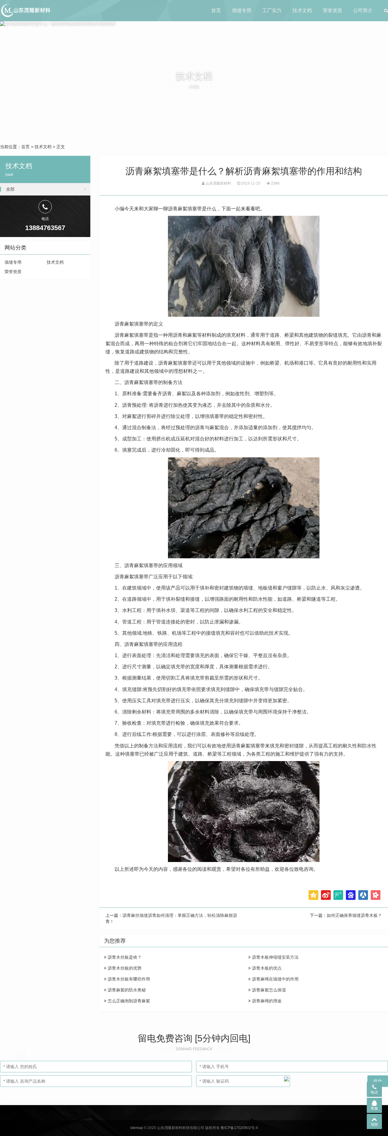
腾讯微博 (338, 895)
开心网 (375, 895)
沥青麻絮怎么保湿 (268, 989)
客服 (374, 1108)
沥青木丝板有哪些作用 (128, 979)
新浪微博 (326, 895)
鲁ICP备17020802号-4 (239, 1128)
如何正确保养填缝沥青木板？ (354, 915)
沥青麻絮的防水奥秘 (126, 989)
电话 (374, 1092)
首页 (216, 10)
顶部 (374, 1124)
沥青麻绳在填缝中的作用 (275, 979)
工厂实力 (272, 10)
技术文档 (302, 10)
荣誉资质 (332, 10)
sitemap (136, 1128)
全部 (10, 189)
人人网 (363, 895)
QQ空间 (313, 895)
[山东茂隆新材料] (25, 10)
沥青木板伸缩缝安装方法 (275, 957)
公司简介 (363, 10)
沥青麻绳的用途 (266, 1000)
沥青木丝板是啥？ (124, 957)
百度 (351, 895)
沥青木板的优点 (266, 968)
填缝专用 (241, 10)
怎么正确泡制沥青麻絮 (128, 1000)
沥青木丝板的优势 (124, 968)
